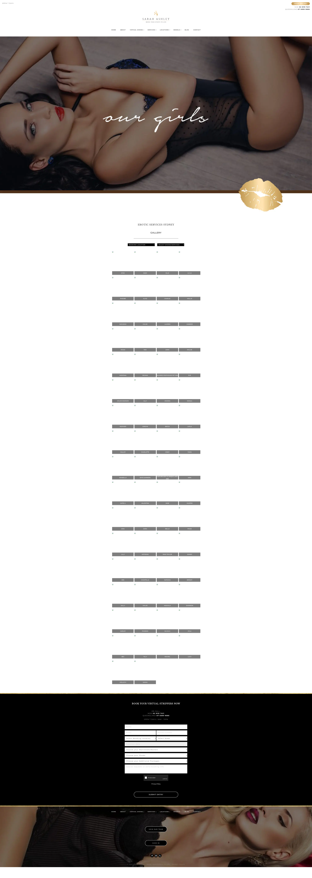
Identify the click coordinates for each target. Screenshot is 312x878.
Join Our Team (156, 829)
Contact (197, 30)
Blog (187, 30)
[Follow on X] (160, 855)
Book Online (300, 3)
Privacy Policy (156, 784)
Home (113, 30)
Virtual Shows (136, 30)
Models (177, 30)
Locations (164, 30)
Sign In (156, 843)
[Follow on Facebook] (152, 855)
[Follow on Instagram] (156, 855)
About (123, 30)
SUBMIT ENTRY (156, 795)
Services (151, 30)
